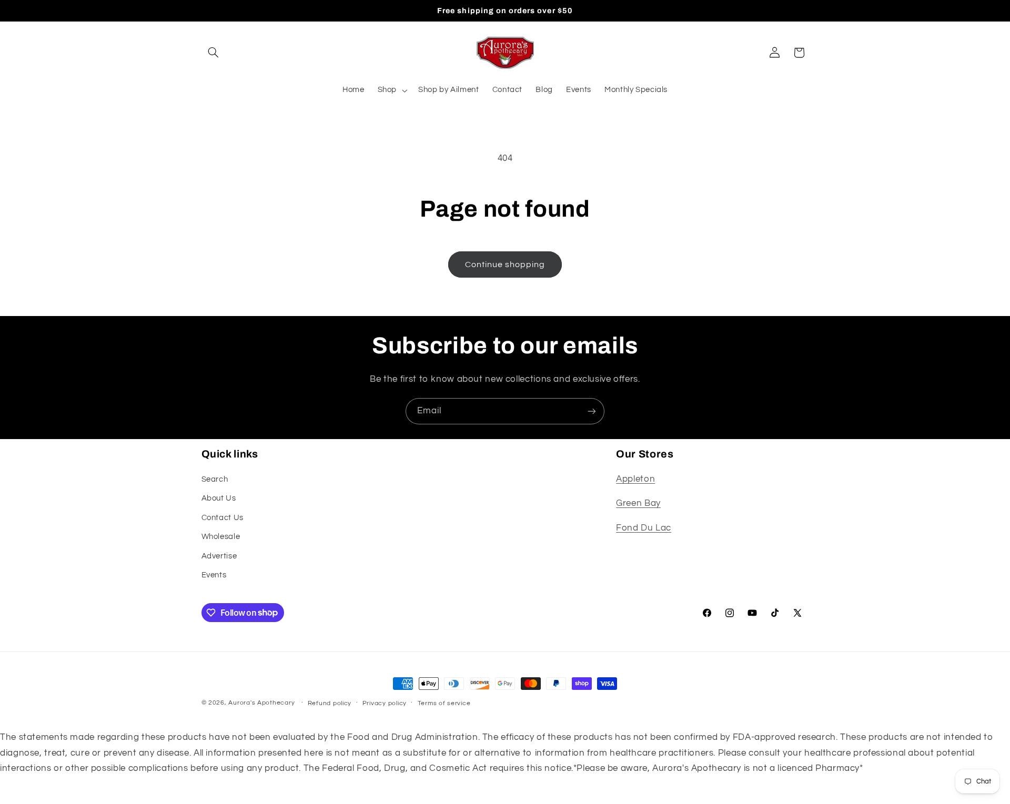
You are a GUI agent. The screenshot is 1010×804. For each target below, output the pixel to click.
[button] (213, 52)
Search (214, 479)
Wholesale (220, 537)
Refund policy (330, 703)
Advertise (219, 556)
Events (214, 575)
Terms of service (444, 703)
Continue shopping (505, 264)
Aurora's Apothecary (261, 703)
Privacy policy (384, 703)
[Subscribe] (592, 411)
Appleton (635, 479)
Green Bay (638, 503)
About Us (218, 498)
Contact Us (222, 518)
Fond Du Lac (643, 528)
